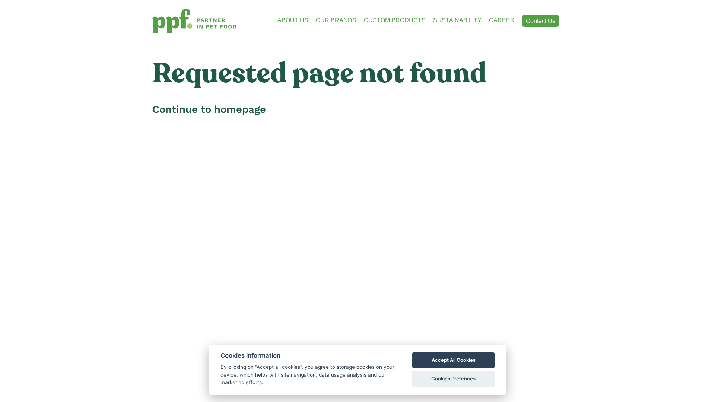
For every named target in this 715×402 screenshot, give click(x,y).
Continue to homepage (209, 109)
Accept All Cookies (454, 360)
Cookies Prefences (453, 379)
